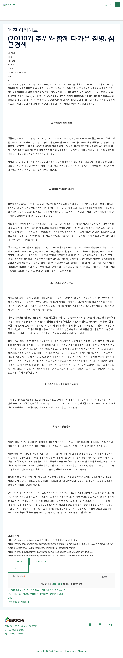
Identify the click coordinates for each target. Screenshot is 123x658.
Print (18, 569)
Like (18, 561)
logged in (57, 583)
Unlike (41, 561)
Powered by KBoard (18, 601)
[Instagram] (100, 625)
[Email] (110, 625)
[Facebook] (90, 625)
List (10, 597)
